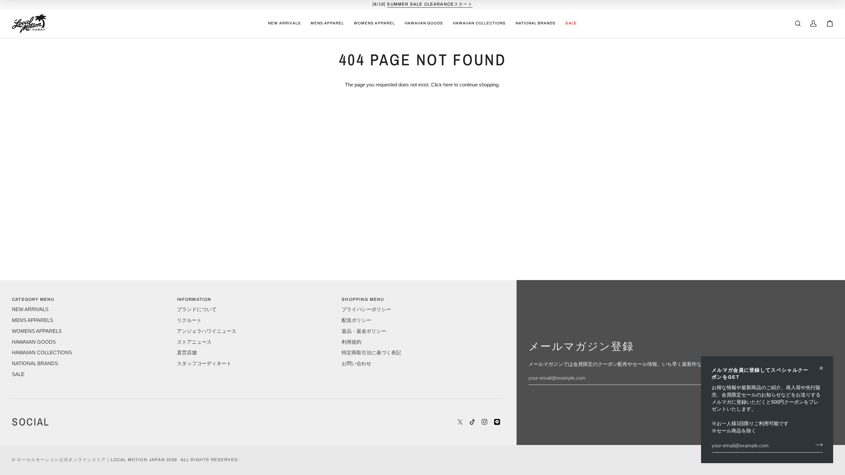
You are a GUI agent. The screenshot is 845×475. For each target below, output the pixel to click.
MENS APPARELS (32, 320)
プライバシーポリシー (366, 309)
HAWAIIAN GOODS (34, 342)
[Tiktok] (472, 422)
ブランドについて (197, 309)
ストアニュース (194, 342)
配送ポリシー (356, 320)
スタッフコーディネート (204, 363)
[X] (460, 422)
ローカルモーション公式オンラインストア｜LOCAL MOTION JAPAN (91, 460)
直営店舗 (187, 352)
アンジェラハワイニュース (206, 331)
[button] (327, 23)
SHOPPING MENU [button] (363, 299)
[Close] (824, 368)
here (448, 84)
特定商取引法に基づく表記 (371, 352)
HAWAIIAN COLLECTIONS (42, 352)
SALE (18, 374)
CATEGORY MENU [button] (33, 299)
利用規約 (351, 342)
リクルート (189, 320)
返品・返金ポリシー (364, 331)
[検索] (798, 23)
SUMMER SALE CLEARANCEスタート (429, 4)
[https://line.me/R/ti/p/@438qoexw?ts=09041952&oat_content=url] (497, 422)
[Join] (817, 444)
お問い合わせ (356, 363)
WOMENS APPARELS (37, 331)
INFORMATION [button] (194, 299)
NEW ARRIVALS (30, 309)
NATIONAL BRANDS (35, 363)
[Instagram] (485, 422)
